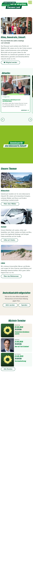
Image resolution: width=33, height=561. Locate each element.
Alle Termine (8, 369)
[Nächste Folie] (30, 119)
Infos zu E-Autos (9, 240)
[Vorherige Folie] (2, 119)
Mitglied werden (11, 62)
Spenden (24, 305)
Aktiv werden (10, 305)
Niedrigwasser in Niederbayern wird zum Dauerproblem (11, 100)
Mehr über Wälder (10, 204)
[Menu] (30, 2)
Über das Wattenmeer (11, 276)
